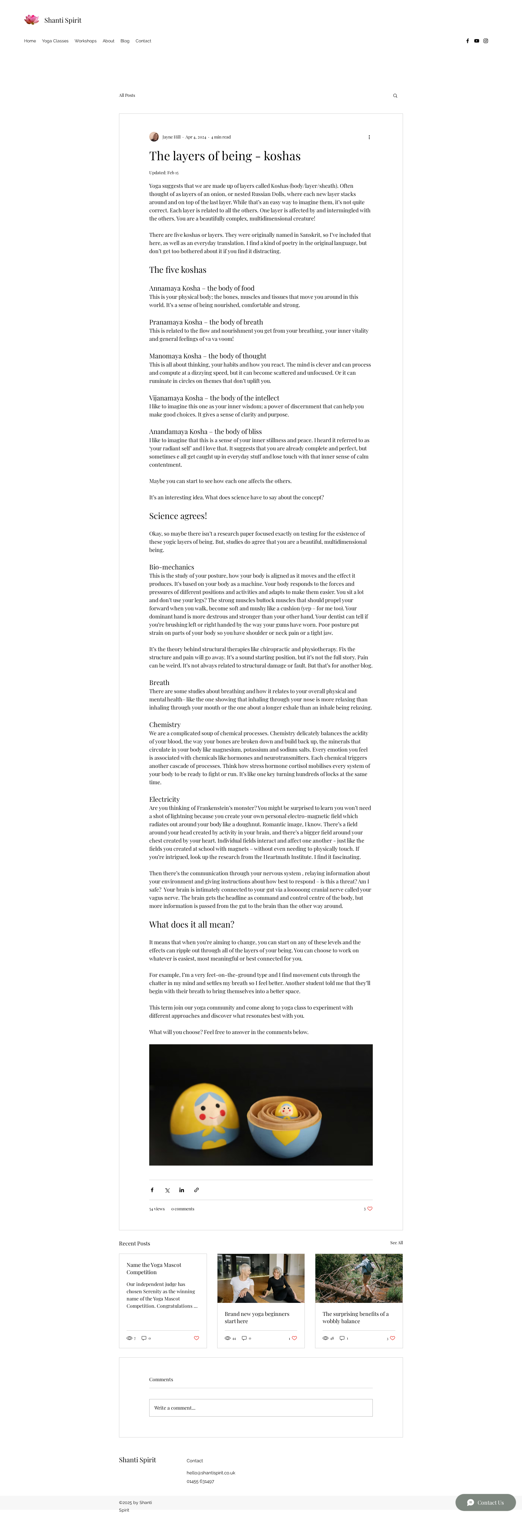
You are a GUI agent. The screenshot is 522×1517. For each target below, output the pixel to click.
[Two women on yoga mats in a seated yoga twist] (261, 1278)
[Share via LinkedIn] (182, 1190)
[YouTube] (477, 41)
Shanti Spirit (63, 19)
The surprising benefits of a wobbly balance (356, 1317)
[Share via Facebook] (152, 1190)
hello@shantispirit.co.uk (211, 1473)
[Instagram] (486, 41)
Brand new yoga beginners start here (257, 1317)
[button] (395, 95)
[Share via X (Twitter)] (167, 1190)
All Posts (127, 95)
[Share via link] (196, 1190)
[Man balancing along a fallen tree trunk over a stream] (359, 1278)
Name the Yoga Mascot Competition (154, 1268)
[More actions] (369, 136)
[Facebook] (468, 41)
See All (396, 1242)
